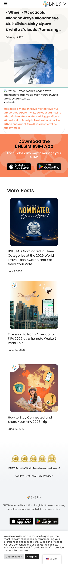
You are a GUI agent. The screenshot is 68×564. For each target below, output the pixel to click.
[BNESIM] (34, 497)
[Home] (54, 4)
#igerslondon (12, 120)
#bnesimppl (18, 124)
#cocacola (11, 109)
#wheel (15, 116)
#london (24, 109)
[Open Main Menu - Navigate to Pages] (5, 3)
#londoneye (45, 109)
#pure (23, 112)
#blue (8, 112)
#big (7, 116)
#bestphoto (29, 120)
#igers (55, 116)
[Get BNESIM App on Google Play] (47, 521)
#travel (25, 116)
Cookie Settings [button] (14, 556)
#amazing (54, 112)
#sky (15, 112)
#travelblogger (40, 116)
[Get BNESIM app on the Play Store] (49, 167)
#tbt (7, 124)
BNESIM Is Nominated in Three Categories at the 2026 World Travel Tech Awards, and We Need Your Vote (31, 257)
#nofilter (54, 120)
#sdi (17, 128)
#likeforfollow (48, 124)
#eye (33, 109)
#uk (55, 109)
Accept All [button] (32, 556)
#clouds (42, 112)
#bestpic (43, 120)
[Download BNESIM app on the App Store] (19, 167)
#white (32, 112)
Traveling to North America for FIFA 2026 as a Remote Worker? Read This (32, 338)
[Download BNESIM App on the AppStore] (21, 521)
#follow (8, 128)
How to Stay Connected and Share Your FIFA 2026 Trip (30, 419)
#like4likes (33, 124)
